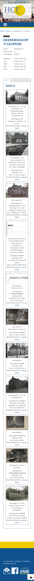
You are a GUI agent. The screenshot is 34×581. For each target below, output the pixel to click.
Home (2, 31)
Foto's (7, 80)
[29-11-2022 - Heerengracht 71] (17, 190)
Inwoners (16, 80)
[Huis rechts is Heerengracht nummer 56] (17, 317)
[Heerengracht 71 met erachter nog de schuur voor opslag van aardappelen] (17, 493)
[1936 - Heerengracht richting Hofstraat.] (17, 455)
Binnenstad (6, 36)
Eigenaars (26, 80)
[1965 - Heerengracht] (17, 350)
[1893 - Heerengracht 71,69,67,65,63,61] (17, 278)
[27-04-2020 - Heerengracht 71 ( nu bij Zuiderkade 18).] (17, 384)
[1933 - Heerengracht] (17, 423)
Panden (8, 31)
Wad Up (13, 563)
